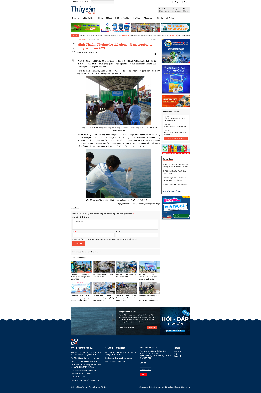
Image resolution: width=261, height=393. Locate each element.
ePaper (169, 2)
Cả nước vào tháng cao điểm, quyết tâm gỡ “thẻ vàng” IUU (80, 276)
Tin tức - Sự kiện (81, 39)
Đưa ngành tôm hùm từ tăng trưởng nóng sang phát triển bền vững (80, 298)
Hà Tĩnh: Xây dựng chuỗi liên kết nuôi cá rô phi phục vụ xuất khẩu (149, 276)
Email (118, 232)
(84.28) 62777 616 (85, 374)
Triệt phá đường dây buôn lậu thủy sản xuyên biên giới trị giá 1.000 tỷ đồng (149, 298)
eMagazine (177, 2)
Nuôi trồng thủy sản (122, 18)
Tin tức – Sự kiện (87, 18)
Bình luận (73, 60)
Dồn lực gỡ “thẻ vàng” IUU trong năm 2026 (126, 275)
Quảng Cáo (178, 351)
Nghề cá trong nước (93, 39)
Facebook (177, 356)
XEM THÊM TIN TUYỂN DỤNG (172, 191)
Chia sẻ (73, 52)
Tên (74, 232)
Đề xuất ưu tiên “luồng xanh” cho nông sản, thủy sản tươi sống (103, 298)
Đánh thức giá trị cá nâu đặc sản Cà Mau (103, 275)
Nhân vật (109, 18)
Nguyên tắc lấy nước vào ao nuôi (175, 126)
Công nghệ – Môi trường (165, 18)
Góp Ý (176, 354)
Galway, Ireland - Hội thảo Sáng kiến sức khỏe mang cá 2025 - (123, 35)
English (186, 2)
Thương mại (148, 18)
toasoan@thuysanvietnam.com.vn (86, 370)
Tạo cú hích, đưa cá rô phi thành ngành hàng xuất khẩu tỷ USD (126, 298)
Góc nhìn (101, 18)
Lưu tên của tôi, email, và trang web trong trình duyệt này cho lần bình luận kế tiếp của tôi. (105, 239)
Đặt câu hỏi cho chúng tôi (175, 138)
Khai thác (136, 18)
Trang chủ (75, 18)
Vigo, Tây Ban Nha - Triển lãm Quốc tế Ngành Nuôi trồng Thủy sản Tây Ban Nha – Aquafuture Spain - (184, 35)
